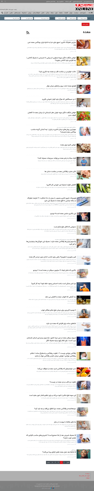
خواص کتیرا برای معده (68, 145)
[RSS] (28, 33)
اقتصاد (66, 13)
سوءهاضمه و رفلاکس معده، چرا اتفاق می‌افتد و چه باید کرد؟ (55, 408)
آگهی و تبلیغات (68, 1)
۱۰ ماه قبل (72, 51)
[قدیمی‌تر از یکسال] (83, 188)
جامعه (61, 13)
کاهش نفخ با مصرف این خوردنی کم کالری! (61, 185)
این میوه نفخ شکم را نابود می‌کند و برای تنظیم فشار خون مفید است (52, 395)
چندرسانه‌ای (17, 13)
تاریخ (89, 18)
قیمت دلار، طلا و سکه (84, 476)
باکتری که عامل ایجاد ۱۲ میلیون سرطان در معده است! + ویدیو (54, 270)
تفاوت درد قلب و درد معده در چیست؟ (63, 382)
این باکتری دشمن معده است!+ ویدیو (63, 213)
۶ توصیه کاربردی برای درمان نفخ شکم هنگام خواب (58, 310)
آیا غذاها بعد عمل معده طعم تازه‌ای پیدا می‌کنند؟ (59, 452)
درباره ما (87, 474)
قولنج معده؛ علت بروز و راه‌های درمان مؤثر (61, 86)
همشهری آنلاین (83, 7)
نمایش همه (85, 24)
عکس (11, 13)
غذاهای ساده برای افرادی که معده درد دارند (61, 323)
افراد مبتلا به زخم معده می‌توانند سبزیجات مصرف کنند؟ (57, 158)
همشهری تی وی (60, 1)
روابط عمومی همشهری (50, 1)
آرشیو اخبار (82, 13)
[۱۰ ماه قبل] (83, 44)
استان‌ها (24, 13)
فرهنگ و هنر (36, 13)
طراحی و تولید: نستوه (46, 488)
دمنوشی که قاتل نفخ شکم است (65, 227)
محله (52, 13)
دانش (42, 13)
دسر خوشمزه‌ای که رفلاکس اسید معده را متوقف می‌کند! (56, 368)
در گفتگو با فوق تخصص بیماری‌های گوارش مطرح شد (65, 239)
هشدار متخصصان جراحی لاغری (69, 40)
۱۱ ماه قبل (72, 65)
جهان (71, 13)
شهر (56, 13)
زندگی (47, 13)
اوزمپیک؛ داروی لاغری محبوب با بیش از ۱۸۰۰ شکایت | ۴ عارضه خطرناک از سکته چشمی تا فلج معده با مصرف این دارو (51, 199)
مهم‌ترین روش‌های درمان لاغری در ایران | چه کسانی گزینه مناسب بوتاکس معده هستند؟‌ (53, 131)
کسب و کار (5, 13)
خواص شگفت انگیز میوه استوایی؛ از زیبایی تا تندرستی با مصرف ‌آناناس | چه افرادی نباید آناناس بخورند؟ (51, 59)
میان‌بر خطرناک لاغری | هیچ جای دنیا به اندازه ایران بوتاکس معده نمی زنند (52, 43)
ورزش (29, 13)
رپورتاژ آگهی (73, 450)
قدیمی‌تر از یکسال (70, 189)
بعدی (48, 462)
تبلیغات (87, 478)
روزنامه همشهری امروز (88, 1)
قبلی (68, 462)
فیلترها (52, 18)
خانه (90, 13)
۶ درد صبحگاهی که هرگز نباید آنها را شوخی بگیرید (59, 99)
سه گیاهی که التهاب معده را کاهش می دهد (60, 297)
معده (86, 32)
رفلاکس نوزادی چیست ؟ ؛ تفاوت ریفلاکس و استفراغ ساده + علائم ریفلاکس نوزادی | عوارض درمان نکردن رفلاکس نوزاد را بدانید (53, 354)
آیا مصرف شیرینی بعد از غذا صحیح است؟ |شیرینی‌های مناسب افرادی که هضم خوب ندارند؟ (51, 436)
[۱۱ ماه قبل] (83, 61)
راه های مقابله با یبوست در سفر (65, 422)
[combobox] (82, 18)
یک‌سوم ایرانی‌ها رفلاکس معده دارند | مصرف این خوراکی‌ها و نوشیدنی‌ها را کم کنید (51, 243)
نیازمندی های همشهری (77, 1)
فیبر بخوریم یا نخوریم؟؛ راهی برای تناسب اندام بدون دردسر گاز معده (52, 257)
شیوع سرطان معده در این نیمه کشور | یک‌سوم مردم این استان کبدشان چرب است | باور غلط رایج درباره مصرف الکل (51, 339)
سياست (76, 13)
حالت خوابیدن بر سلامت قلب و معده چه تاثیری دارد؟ (57, 71)
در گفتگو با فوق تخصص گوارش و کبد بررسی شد (66, 127)
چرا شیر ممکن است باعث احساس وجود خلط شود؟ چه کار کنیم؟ (53, 283)
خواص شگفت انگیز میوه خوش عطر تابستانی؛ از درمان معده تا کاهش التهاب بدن (52, 114)
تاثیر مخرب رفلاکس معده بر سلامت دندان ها (60, 171)
